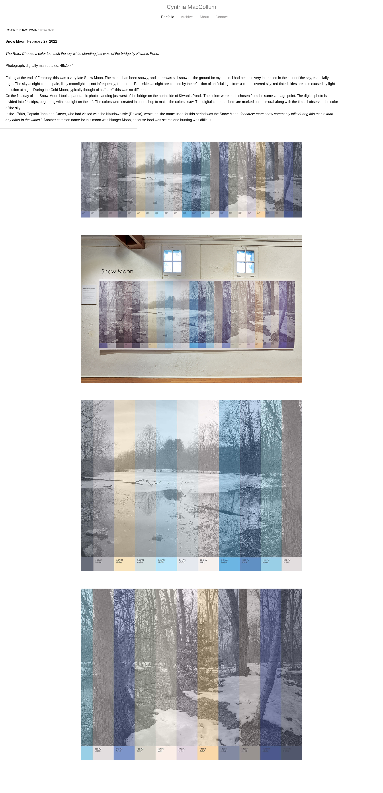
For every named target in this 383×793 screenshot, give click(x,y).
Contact (221, 17)
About (204, 17)
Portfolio (167, 17)
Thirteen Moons (27, 29)
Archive (187, 17)
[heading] (191, 7)
